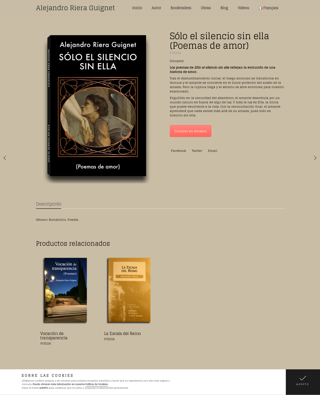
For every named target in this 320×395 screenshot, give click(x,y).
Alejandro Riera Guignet (75, 8)
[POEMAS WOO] (96, 106)
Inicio (137, 8)
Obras (206, 8)
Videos (243, 8)
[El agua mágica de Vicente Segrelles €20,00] (315, 158)
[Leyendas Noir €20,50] (5, 158)
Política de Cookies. (96, 384)
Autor (156, 8)
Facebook (178, 150)
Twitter (197, 150)
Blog (224, 8)
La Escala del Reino (122, 333)
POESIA (175, 52)
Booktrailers (181, 8)
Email (212, 150)
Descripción (48, 204)
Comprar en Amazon (190, 131)
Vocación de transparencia (53, 335)
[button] (303, 382)
